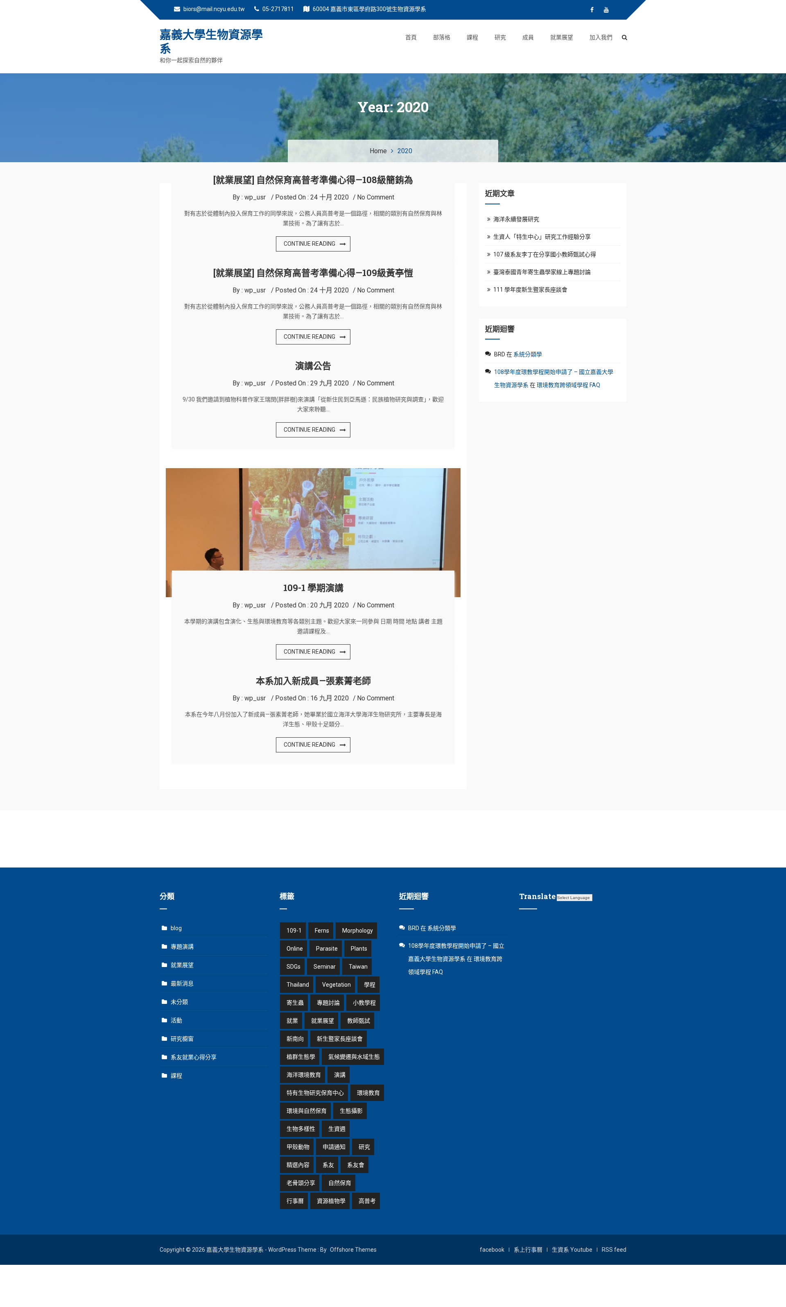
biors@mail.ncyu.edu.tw (213, 9)
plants (359, 948)
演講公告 (313, 365)
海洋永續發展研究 (516, 219)
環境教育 (368, 1093)
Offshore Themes (353, 1249)
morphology (357, 930)
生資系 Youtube (572, 1249)
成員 (528, 37)
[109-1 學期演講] (313, 473)
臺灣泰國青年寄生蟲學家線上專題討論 (542, 272)
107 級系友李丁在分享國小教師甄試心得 (544, 254)
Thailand (298, 984)
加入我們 (601, 37)
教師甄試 (358, 1020)
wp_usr (255, 197)
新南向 (295, 1038)
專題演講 (182, 946)
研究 (500, 37)
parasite (327, 948)
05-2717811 (277, 9)
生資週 (337, 1129)
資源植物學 (331, 1201)
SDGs (293, 966)
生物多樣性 (301, 1129)
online (295, 948)
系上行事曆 (528, 1249)
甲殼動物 (298, 1147)
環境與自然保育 (307, 1111)
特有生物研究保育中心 (315, 1093)
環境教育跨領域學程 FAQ (568, 385)
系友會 (355, 1165)
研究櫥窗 (182, 1038)
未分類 (179, 1002)
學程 (369, 984)
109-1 (294, 930)
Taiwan (358, 966)
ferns (322, 930)
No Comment (375, 197)
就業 (292, 1020)
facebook (492, 1249)
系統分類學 (527, 354)
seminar (325, 966)
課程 (472, 37)
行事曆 (295, 1201)
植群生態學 (301, 1056)
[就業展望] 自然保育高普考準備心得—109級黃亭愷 (313, 273)
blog (176, 928)
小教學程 (364, 1002)
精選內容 (298, 1165)
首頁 (411, 37)
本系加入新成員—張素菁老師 (313, 680)
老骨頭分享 (301, 1183)
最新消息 (182, 983)
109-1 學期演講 (313, 587)
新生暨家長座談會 (340, 1038)
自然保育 (339, 1183)
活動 (176, 1020)
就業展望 (561, 37)
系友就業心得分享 (194, 1057)
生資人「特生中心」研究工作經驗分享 (542, 236)
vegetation (336, 984)
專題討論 (328, 1002)
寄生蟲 (295, 1002)
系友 (328, 1165)
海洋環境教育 (304, 1074)
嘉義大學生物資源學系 (211, 41)
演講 (340, 1074)
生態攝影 (351, 1111)
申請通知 (334, 1147)
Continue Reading (309, 243)
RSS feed (614, 1249)
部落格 (441, 37)
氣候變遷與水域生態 (354, 1056)
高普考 (367, 1201)
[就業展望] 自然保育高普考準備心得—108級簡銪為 (313, 180)
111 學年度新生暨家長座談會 (530, 289)
